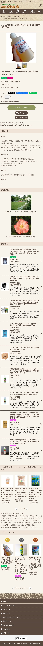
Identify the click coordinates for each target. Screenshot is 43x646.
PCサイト (22, 638)
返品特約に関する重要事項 (10, 101)
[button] (10, 11)
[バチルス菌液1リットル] (21, 47)
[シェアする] (4, 93)
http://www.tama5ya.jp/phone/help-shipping (15, 125)
